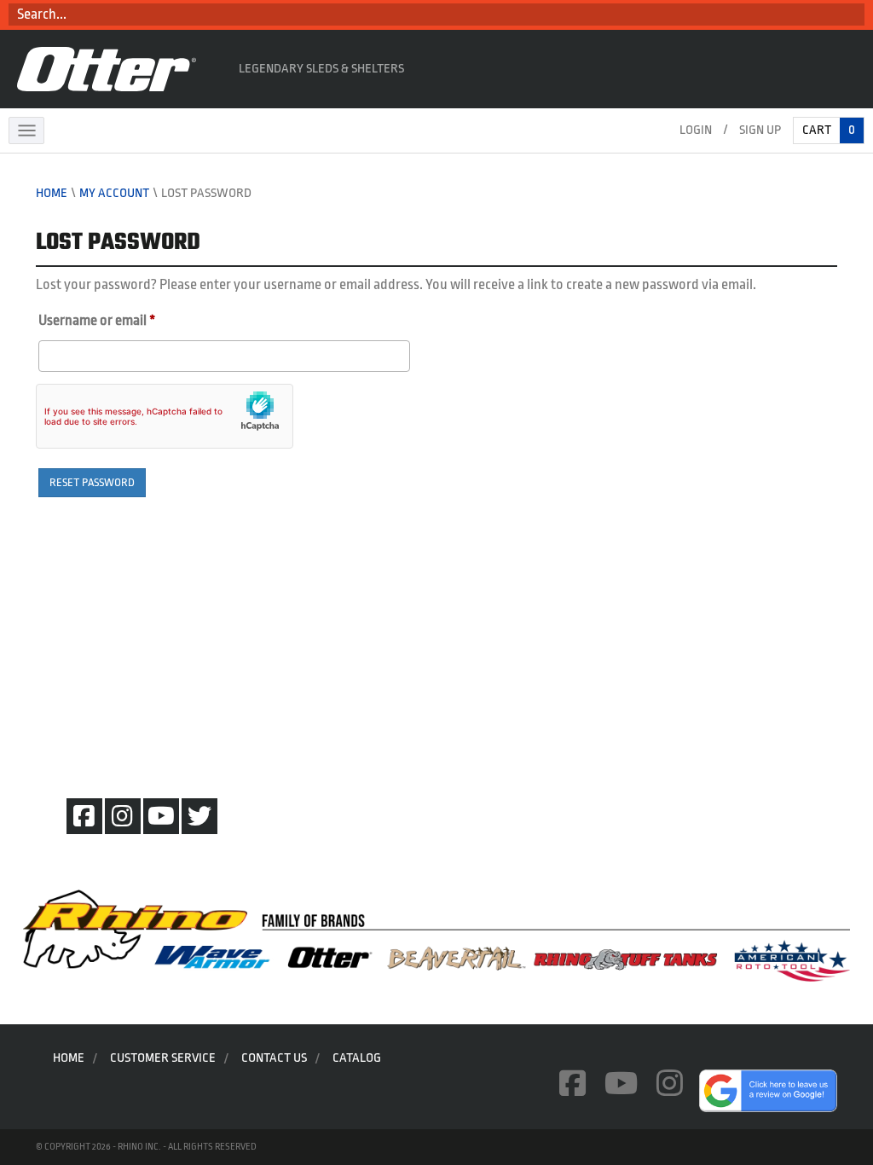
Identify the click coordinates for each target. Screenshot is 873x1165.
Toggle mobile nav (26, 130)
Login (695, 130)
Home (51, 193)
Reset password (92, 482)
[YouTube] (161, 816)
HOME (68, 1058)
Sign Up (760, 130)
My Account (114, 193)
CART (828, 130)
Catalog (356, 1058)
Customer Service (163, 1058)
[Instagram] (123, 816)
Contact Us (274, 1058)
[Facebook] (84, 816)
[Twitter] (199, 816)
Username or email (123, 319)
